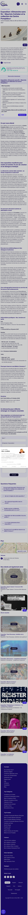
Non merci (4, 466)
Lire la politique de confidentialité (7, 462)
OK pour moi (23, 466)
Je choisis (14, 466)
